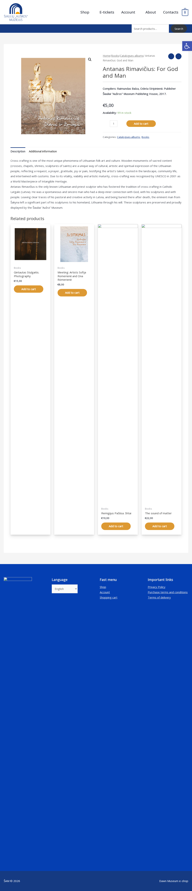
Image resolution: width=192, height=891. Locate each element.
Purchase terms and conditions (168, 592)
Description (17, 151)
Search (179, 29)
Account (105, 592)
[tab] (17, 151)
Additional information (43, 151)
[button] (187, 46)
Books (115, 55)
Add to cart (141, 123)
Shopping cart (108, 597)
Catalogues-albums (131, 55)
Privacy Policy (156, 587)
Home (106, 55)
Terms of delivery (159, 597)
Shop (103, 587)
